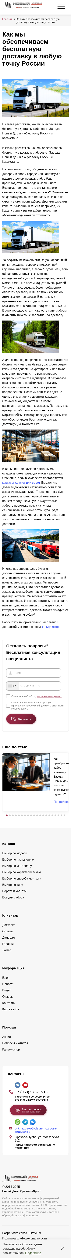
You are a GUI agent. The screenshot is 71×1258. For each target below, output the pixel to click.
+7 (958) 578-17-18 (31, 1092)
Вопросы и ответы (15, 1043)
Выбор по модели (14, 853)
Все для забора (13, 897)
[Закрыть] (62, 1249)
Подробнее (33, 1253)
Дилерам (8, 937)
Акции (6, 1036)
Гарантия (8, 944)
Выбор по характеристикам (21, 872)
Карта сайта (10, 1009)
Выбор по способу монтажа (21, 878)
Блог (5, 977)
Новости (8, 984)
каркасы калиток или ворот (21, 482)
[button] (7, 815)
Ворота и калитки (14, 891)
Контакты (8, 1003)
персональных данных (49, 696)
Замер (6, 950)
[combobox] (12, 686)
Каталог (9, 844)
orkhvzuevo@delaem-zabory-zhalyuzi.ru (36, 1130)
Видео (6, 990)
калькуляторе (50, 626)
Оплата (7, 931)
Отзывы (7, 996)
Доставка (8, 925)
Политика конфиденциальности (24, 1238)
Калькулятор (11, 1049)
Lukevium (34, 1233)
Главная (7, 18)
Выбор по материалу (17, 865)
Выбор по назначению (18, 859)
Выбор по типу (12, 884)
